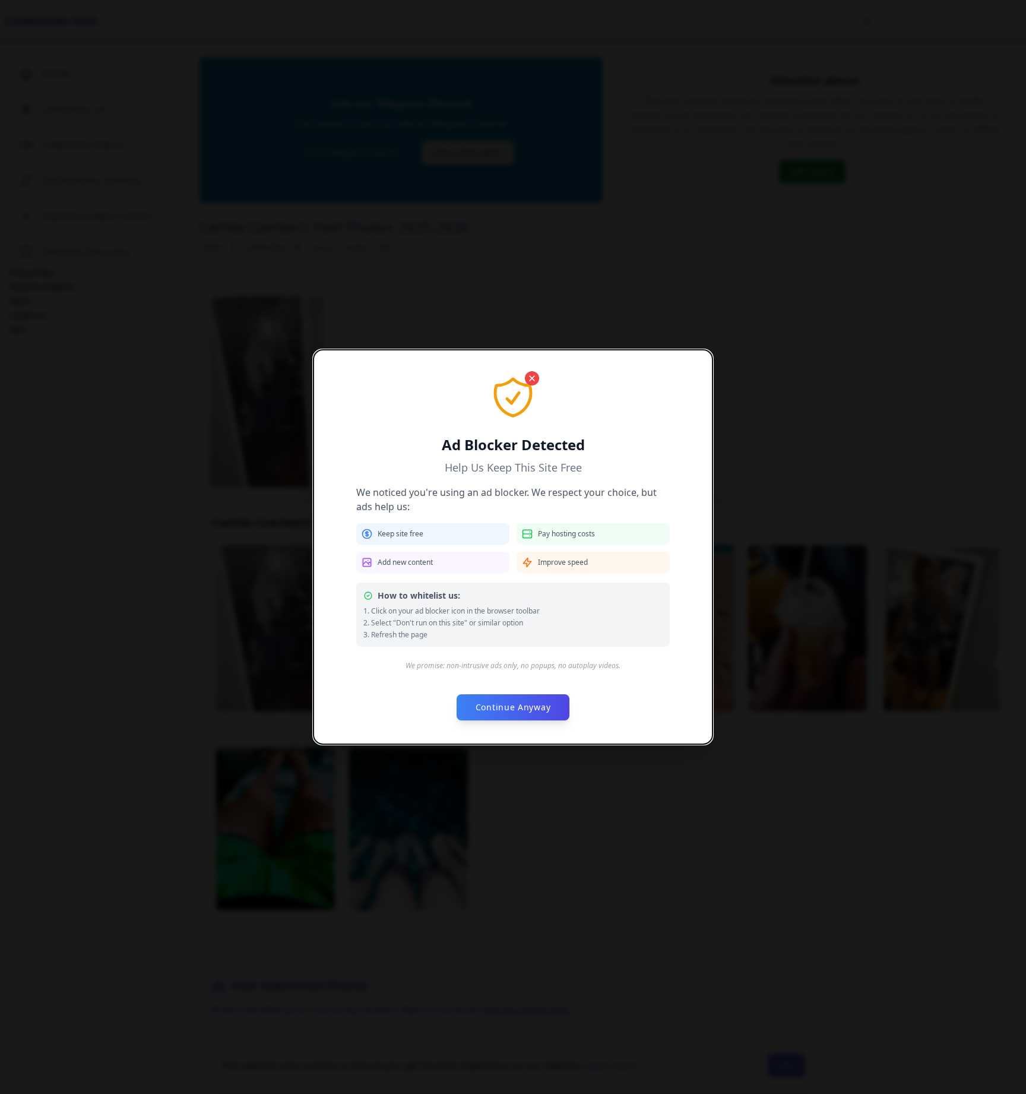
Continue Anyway (513, 707)
